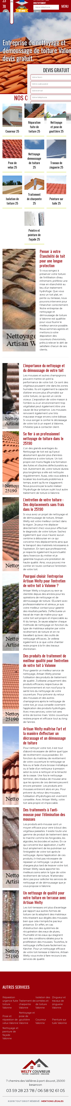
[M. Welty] (35, 1066)
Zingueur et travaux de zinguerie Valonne (59, 1002)
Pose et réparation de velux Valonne (10, 1020)
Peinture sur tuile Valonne (59, 1021)
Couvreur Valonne (41, 1021)
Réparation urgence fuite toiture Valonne (10, 1002)
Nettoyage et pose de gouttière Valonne (27, 1018)
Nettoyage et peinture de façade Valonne (10, 1033)
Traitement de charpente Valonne (27, 1004)
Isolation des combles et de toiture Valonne (43, 1002)
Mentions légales (52, 1101)
